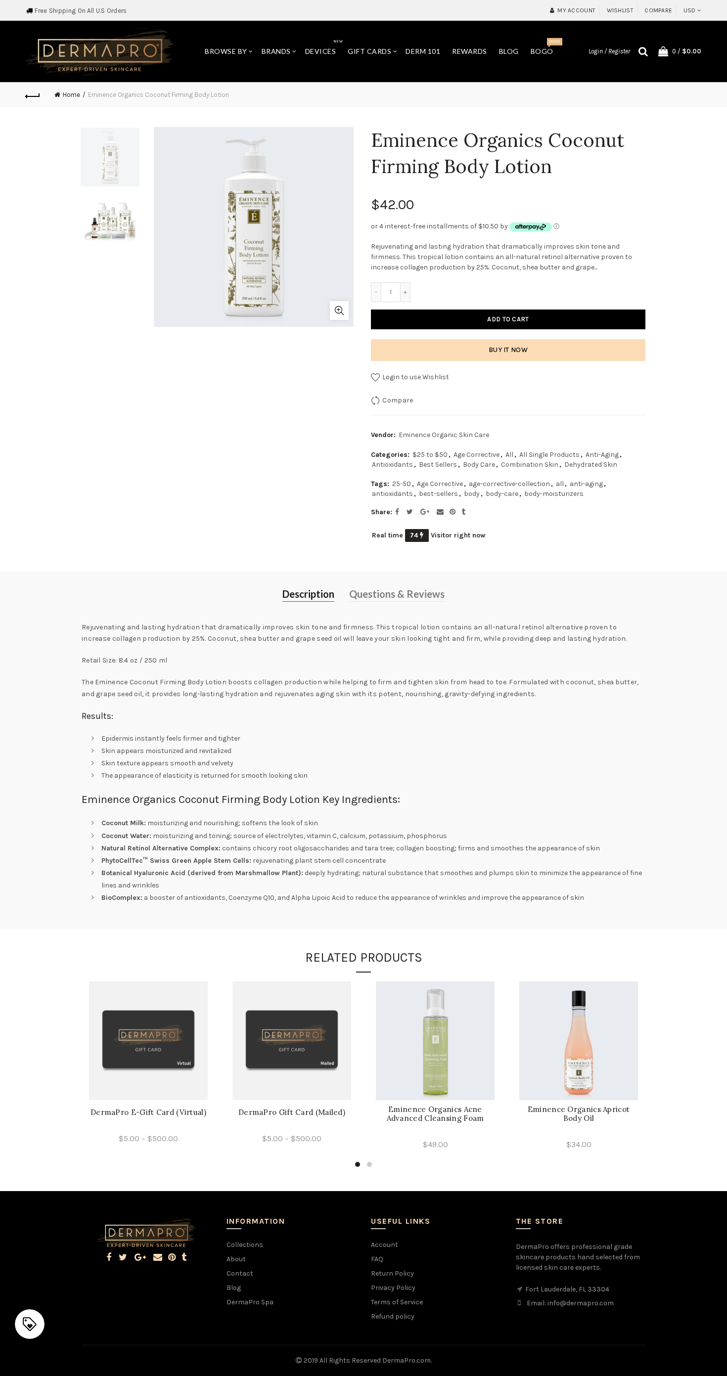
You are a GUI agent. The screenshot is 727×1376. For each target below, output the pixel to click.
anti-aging (586, 484)
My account (576, 10)
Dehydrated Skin (590, 464)
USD (689, 10)
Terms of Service (397, 1302)
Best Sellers (438, 464)
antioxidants (392, 493)
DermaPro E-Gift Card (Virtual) (148, 1112)
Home (71, 94)
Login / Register (609, 51)
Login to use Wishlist (415, 377)
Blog (509, 51)
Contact (240, 1273)
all (560, 484)
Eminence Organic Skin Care (444, 435)
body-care (502, 493)
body (472, 493)
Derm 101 (423, 51)
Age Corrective (477, 454)
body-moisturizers (554, 493)
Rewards (469, 51)
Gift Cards (369, 51)
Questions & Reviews (397, 594)
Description (308, 594)
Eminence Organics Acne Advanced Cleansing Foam (435, 1114)
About (236, 1259)
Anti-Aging (602, 454)
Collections (245, 1245)
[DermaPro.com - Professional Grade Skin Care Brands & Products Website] (100, 50)
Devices (324, 47)
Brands (276, 51)
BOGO (545, 47)
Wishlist (620, 10)
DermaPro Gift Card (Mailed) (291, 1112)
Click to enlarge (339, 310)
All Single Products (549, 454)
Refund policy (392, 1316)
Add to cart (508, 319)
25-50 (401, 484)
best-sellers (438, 493)
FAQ (377, 1259)
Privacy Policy (393, 1288)
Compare (658, 10)
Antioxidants (392, 464)
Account (384, 1245)
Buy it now (508, 350)
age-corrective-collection (509, 484)
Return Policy (392, 1273)
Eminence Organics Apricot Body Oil (579, 1114)
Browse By (226, 51)
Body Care (479, 464)
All (509, 454)
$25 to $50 (430, 454)
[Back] (33, 95)
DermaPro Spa (250, 1302)
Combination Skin (529, 464)
